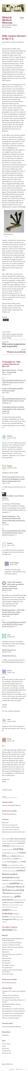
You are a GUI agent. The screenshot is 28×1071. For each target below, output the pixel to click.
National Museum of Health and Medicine (13, 1011)
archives (12, 846)
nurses (13, 890)
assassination (18, 846)
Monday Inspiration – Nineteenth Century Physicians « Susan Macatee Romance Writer (13, 612)
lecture (8, 865)
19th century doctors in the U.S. (10, 829)
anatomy (15, 843)
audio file (4, 849)
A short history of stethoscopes (10, 827)
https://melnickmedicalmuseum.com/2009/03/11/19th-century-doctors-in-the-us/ (14, 382)
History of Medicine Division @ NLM (12, 947)
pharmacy (10, 893)
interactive (19, 861)
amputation (4, 843)
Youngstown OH (9, 919)
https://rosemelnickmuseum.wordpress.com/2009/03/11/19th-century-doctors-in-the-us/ (14, 533)
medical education (6, 870)
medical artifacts (21, 867)
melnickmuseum (20, 42)
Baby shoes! (5, 822)
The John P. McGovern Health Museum (13, 1013)
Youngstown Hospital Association (16, 916)
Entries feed (5, 1048)
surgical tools (14, 910)
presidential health (21, 900)
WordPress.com (6, 1053)
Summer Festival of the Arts (8, 907)
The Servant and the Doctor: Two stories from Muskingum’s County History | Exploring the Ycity (13, 479)
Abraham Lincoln (5, 841)
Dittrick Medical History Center (11, 997)
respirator (12, 902)
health (11, 336)
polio (18, 896)
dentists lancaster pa (9, 650)
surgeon (16, 907)
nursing (20, 890)
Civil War (18, 849)
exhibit (16, 858)
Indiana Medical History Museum (11, 1004)
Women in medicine (16, 351)
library (11, 865)
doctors (18, 334)
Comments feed (6, 1050)
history (15, 336)
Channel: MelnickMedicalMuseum (11, 805)
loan (14, 865)
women (5, 917)
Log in (4, 1046)
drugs (12, 858)
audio (22, 846)
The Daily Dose (6, 963)
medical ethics (13, 870)
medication (20, 880)
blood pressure (9, 849)
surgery (4, 338)
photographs (18, 893)
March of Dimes (19, 865)
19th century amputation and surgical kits (13, 344)
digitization (8, 856)
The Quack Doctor (7, 967)
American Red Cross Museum (10, 995)
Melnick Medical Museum (7, 20)
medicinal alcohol (5, 883)
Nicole (9, 739)
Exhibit (8, 332)
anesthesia (8, 334)
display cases (16, 856)
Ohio (4, 893)
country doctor (6, 853)
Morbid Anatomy (7, 958)
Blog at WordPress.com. (7, 1064)
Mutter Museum (6, 1006)
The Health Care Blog (8, 965)
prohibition (5, 902)
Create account (6, 1044)
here (3, 192)
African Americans (15, 841)
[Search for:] (9, 796)
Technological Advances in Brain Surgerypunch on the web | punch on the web (13, 409)
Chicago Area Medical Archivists (11, 945)
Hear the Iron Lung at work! (10, 825)
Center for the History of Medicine (11, 942)
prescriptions (7, 900)
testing (15, 913)
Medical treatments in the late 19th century (13, 832)
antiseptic (13, 334)
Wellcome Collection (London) (10, 1018)
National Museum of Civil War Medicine (13, 1009)
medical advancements (9, 867)
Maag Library (6, 952)
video (18, 913)
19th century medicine (18, 839)
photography (6, 896)
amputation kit (10, 843)
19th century (6, 839)
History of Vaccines (7, 949)
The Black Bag (6, 960)
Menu (22, 17)
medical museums (12, 880)
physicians (12, 896)
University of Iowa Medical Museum (12, 1015)
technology (8, 338)
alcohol (23, 841)
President (15, 900)
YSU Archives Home (7, 974)
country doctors (14, 853)
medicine (20, 336)
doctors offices (6, 858)
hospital (13, 862)
